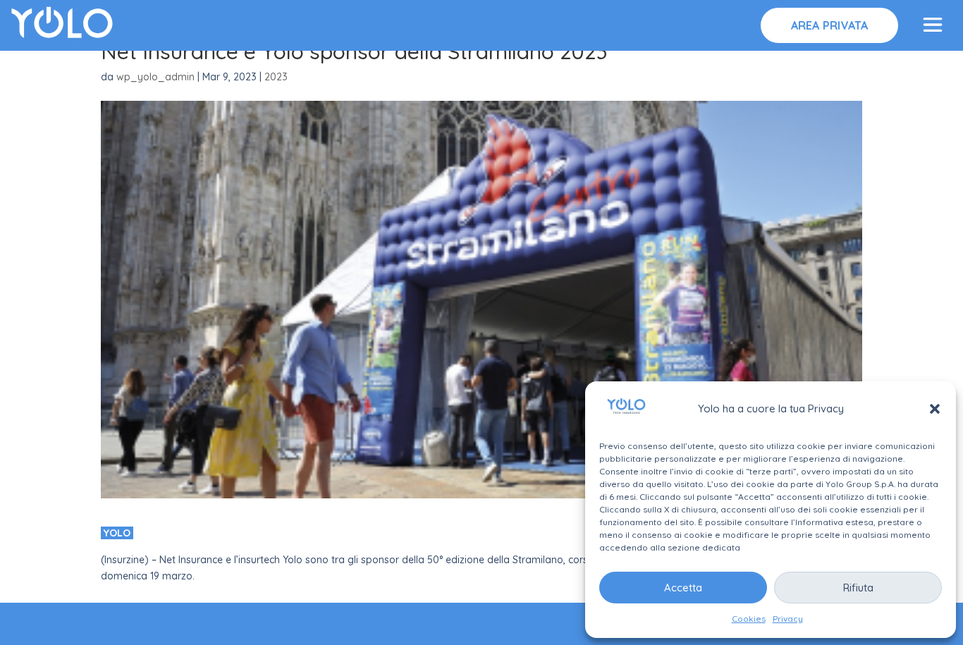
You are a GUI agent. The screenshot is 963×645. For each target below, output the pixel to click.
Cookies (749, 618)
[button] (935, 409)
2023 (276, 76)
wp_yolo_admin (155, 76)
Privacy (788, 618)
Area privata (830, 25)
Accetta (683, 587)
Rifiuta (858, 587)
